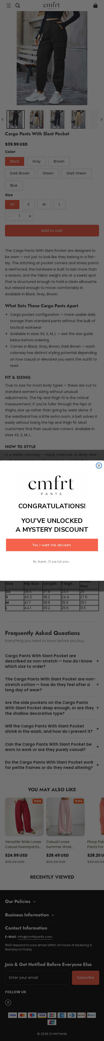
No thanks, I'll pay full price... (52, 562)
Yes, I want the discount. (52, 544)
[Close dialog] (99, 465)
